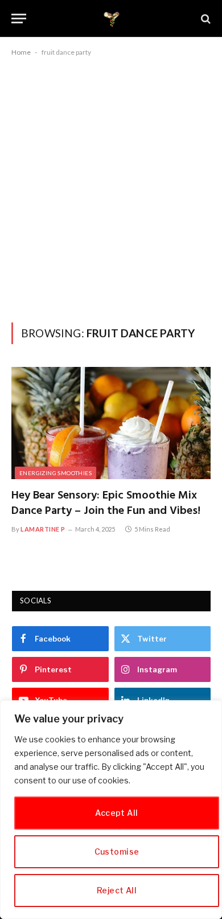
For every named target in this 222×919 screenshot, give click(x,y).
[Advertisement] (111, 187)
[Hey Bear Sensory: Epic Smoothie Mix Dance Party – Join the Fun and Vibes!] (111, 423)
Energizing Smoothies (55, 472)
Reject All (117, 890)
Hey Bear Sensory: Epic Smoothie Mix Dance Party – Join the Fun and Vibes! (105, 503)
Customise (116, 851)
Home (21, 52)
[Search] (205, 18)
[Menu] (18, 18)
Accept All (116, 813)
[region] (111, 809)
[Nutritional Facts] (111, 18)
